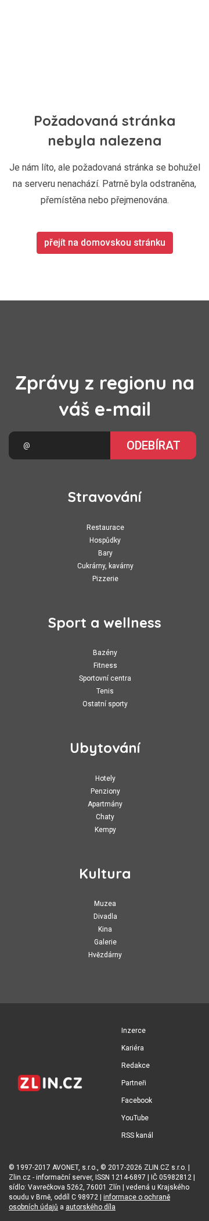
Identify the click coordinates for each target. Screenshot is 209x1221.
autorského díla (91, 1207)
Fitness (105, 665)
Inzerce (133, 1031)
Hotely (105, 778)
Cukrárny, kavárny (105, 566)
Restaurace (105, 527)
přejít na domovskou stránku (104, 242)
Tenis (105, 691)
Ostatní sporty (105, 704)
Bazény (105, 653)
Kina (105, 929)
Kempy (105, 830)
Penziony (105, 791)
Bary (105, 553)
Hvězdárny (105, 955)
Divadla (105, 916)
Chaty (105, 817)
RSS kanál (137, 1135)
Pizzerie (105, 579)
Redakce (135, 1065)
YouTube (135, 1118)
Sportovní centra (105, 678)
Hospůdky (105, 540)
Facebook (136, 1100)
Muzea (105, 904)
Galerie (105, 942)
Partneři (133, 1083)
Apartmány (105, 804)
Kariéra (132, 1048)
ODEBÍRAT (154, 445)
